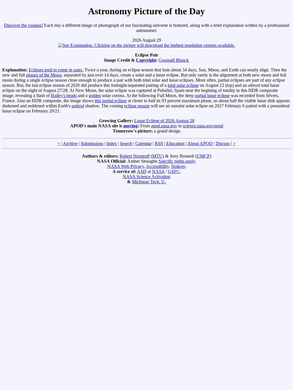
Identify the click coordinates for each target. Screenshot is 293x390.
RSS (159, 143)
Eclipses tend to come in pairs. (56, 69)
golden (95, 95)
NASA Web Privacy (125, 166)
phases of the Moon (44, 75)
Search (126, 143)
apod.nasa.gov (164, 125)
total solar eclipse (183, 85)
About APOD (200, 143)
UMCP (203, 156)
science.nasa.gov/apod (203, 125)
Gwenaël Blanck (174, 60)
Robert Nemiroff (135, 156)
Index (111, 143)
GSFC (174, 171)
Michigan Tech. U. (149, 181)
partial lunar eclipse (212, 95)
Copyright (146, 60)
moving (130, 125)
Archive (70, 143)
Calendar (143, 143)
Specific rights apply (177, 161)
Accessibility (157, 166)
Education (175, 143)
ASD (141, 171)
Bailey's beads (64, 95)
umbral (78, 105)
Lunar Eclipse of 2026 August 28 (164, 120)
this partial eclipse (111, 100)
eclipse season (137, 105)
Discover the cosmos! (23, 25)
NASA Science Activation (146, 176)
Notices (178, 166)
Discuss (223, 143)
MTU (157, 156)
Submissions (92, 143)
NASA (158, 171)
